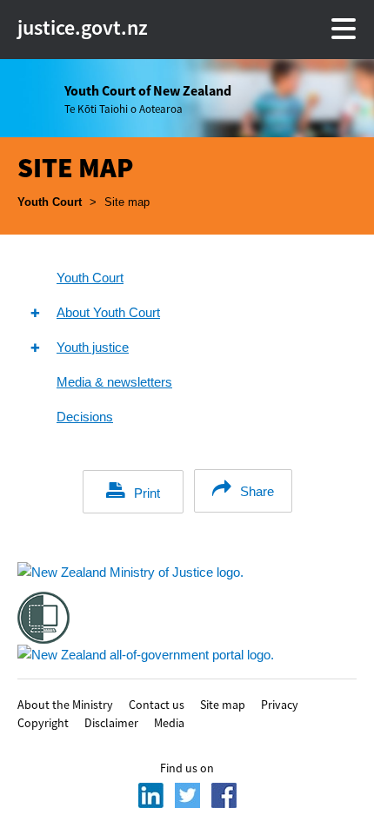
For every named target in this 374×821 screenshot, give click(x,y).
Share (257, 491)
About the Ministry (65, 704)
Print (147, 493)
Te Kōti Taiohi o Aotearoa (147, 99)
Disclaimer (111, 722)
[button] (34, 312)
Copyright (43, 722)
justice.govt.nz (51, 27)
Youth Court (49, 202)
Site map (222, 704)
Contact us (156, 704)
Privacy (279, 704)
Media (169, 722)
